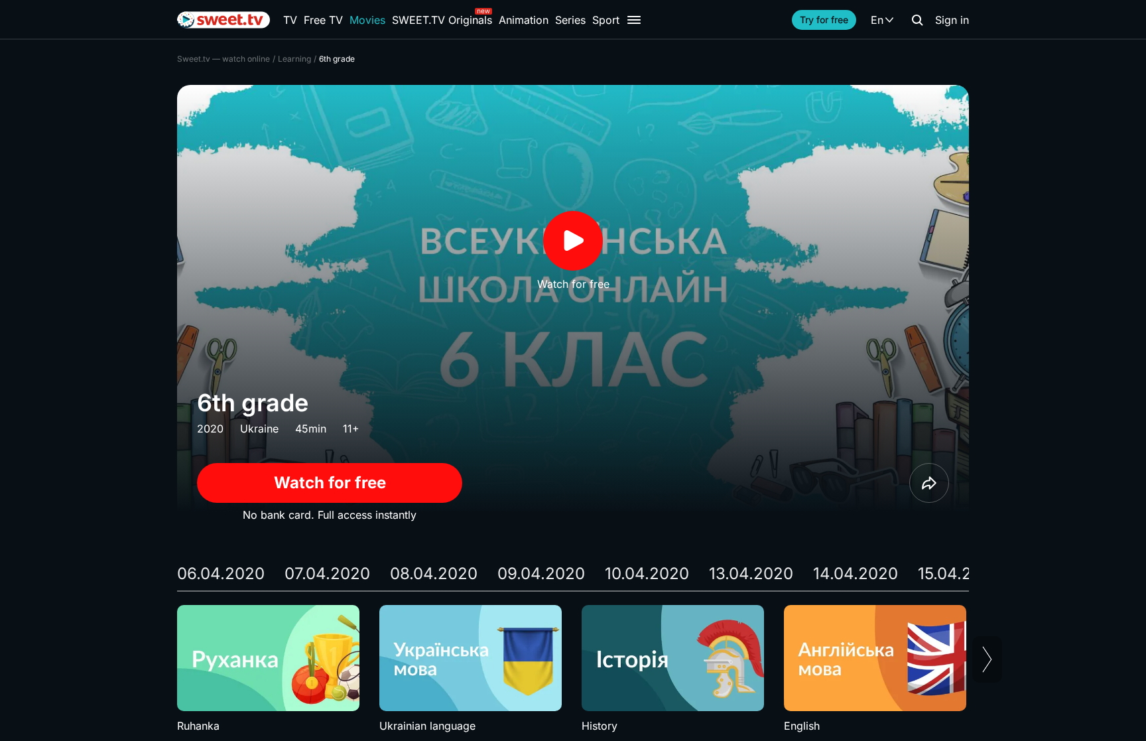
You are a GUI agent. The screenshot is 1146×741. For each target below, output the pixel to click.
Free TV (323, 20)
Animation (523, 20)
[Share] (929, 483)
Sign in (952, 20)
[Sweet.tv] (223, 20)
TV (290, 20)
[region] (573, 669)
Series (570, 20)
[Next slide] (987, 659)
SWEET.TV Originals (442, 20)
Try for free (824, 19)
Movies (367, 20)
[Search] (917, 20)
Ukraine (259, 428)
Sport (605, 20)
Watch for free (330, 482)
